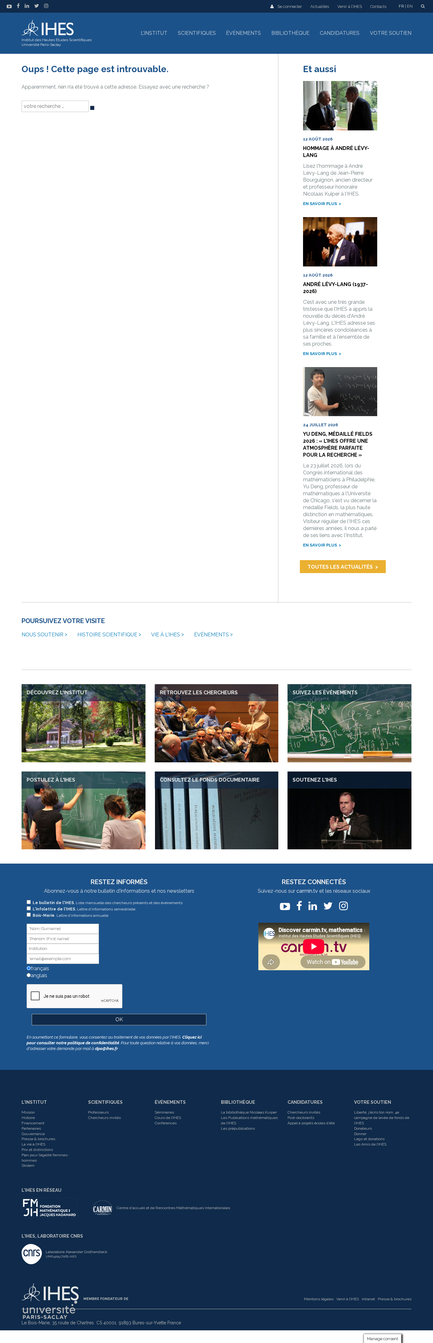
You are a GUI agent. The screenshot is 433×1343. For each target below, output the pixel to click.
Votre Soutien (372, 1102)
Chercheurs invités (104, 1117)
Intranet (368, 1299)
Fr (401, 6)
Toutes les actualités (340, 567)
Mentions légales (318, 1299)
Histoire (28, 1117)
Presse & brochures (38, 1139)
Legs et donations (369, 1139)
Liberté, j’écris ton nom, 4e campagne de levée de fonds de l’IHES (381, 1117)
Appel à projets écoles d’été (311, 1123)
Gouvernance (33, 1134)
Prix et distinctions (37, 1149)
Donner (360, 1134)
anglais (38, 975)
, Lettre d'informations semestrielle (84, 909)
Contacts (378, 6)
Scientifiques (197, 33)
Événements (243, 33)
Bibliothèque (290, 33)
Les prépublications (238, 1128)
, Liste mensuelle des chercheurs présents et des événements (108, 903)
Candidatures (339, 33)
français (39, 968)
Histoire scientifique (107, 635)
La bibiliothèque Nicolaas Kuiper (249, 1112)
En (410, 6)
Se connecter (289, 6)
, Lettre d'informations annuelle (70, 915)
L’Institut (154, 33)
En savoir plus (320, 203)
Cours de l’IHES (168, 1117)
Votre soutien (390, 33)
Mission (28, 1112)
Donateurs (363, 1128)
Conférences (166, 1123)
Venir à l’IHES (349, 6)
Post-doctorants (301, 1117)
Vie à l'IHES (165, 635)
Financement (33, 1123)
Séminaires (164, 1112)
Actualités (319, 6)
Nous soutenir (42, 635)
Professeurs (98, 1112)
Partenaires (31, 1128)
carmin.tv (307, 891)
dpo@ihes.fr (106, 1048)
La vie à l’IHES (33, 1144)
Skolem (28, 1165)
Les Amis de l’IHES (370, 1144)
